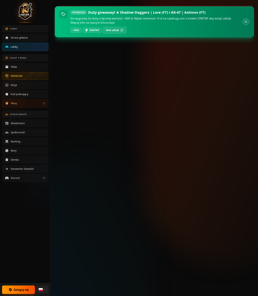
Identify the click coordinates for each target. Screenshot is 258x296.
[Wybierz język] (42, 289)
